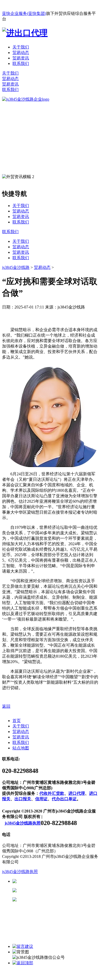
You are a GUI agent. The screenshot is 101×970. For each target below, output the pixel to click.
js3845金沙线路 (16, 267)
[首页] (25, 99)
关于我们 (20, 47)
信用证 (41, 799)
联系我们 (20, 63)
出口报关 (23, 799)
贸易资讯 (20, 58)
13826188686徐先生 (57, 881)
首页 (16, 720)
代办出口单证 (64, 799)
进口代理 (76, 793)
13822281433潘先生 (57, 890)
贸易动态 (20, 52)
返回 (6, 706)
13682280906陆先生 (57, 899)
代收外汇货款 (51, 793)
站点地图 (20, 748)
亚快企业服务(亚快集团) (24, 13)
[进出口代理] (25, 33)
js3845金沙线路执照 (23, 823)
